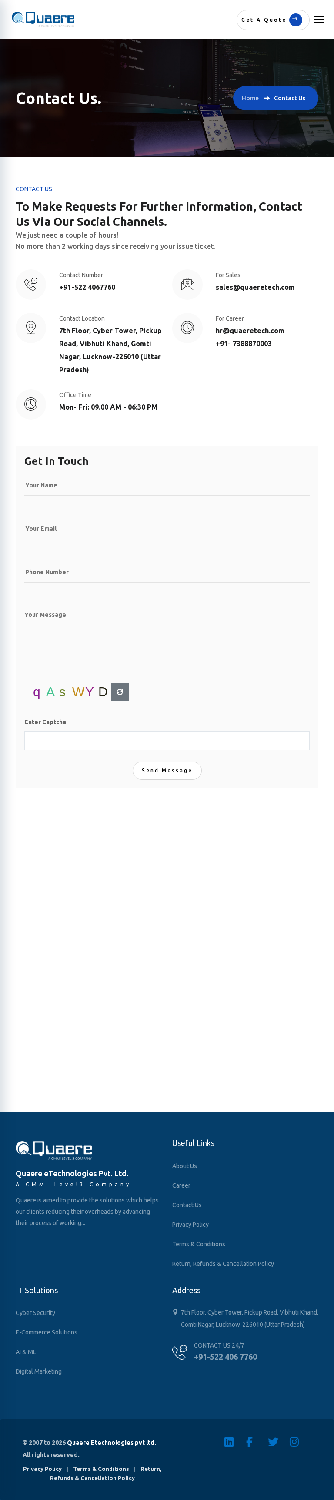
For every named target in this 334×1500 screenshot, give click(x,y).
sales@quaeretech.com (255, 287)
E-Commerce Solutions (46, 1332)
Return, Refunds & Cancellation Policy (223, 1263)
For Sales (228, 275)
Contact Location (82, 318)
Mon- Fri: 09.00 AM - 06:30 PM (108, 407)
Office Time (75, 394)
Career (181, 1185)
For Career (230, 318)
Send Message (167, 770)
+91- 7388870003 (244, 344)
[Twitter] (279, 1442)
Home (250, 98)
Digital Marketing (39, 1371)
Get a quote (264, 20)
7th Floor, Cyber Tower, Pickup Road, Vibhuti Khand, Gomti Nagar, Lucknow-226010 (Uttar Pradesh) (110, 350)
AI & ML (26, 1351)
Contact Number (81, 275)
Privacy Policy (190, 1224)
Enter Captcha (45, 722)
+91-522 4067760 (87, 287)
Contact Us (187, 1205)
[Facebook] (257, 1442)
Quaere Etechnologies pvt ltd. (111, 1442)
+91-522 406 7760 (225, 1356)
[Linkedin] (235, 1442)
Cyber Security (35, 1312)
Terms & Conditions (198, 1244)
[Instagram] (300, 1442)
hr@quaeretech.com (250, 330)
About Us (184, 1165)
